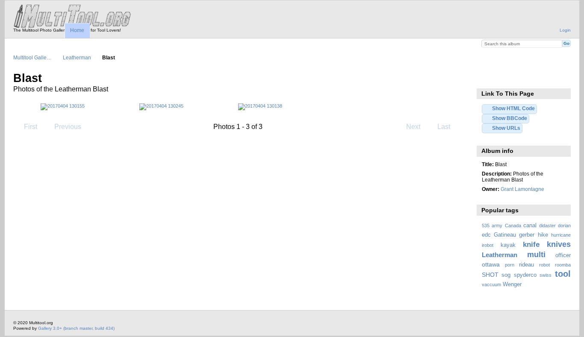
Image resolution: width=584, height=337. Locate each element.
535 (486, 225)
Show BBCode (509, 118)
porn (509, 264)
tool (563, 273)
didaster (547, 225)
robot (544, 264)
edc (486, 235)
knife (531, 244)
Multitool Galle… (32, 57)
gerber (526, 235)
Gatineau (505, 235)
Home (77, 30)
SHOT (490, 274)
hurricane (561, 234)
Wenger (512, 284)
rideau (526, 265)
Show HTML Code (513, 108)
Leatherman (77, 57)
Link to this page (486, 77)
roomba (563, 264)
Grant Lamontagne (522, 189)
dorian (564, 225)
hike (543, 235)
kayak (508, 245)
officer (563, 255)
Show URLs (506, 128)
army (497, 225)
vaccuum (491, 284)
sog (505, 275)
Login (565, 30)
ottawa (491, 264)
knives (559, 244)
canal (530, 226)
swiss (546, 275)
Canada (513, 225)
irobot (487, 245)
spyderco (525, 275)
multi (536, 254)
